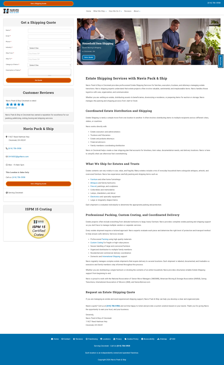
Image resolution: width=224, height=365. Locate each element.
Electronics (95, 197)
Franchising (93, 339)
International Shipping (111, 256)
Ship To (9, 59)
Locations (106, 339)
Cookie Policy (132, 339)
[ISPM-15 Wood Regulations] (38, 227)
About (136, 11)
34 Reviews (11, 108)
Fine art (93, 186)
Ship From (10, 53)
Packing (105, 239)
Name (8, 30)
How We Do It (115, 11)
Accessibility (149, 339)
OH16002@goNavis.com (18, 156)
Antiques (94, 183)
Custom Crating (96, 243)
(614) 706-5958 (214, 3)
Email (8, 36)
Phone (8, 41)
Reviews (127, 11)
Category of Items (12, 64)
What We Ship (99, 11)
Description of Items (13, 70)
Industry (9, 47)
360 (173, 339)
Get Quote (38, 80)
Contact (67, 339)
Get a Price (221, 61)
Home (88, 11)
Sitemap (163, 339)
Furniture (94, 179)
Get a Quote (38, 3)
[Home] (11, 11)
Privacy (119, 339)
